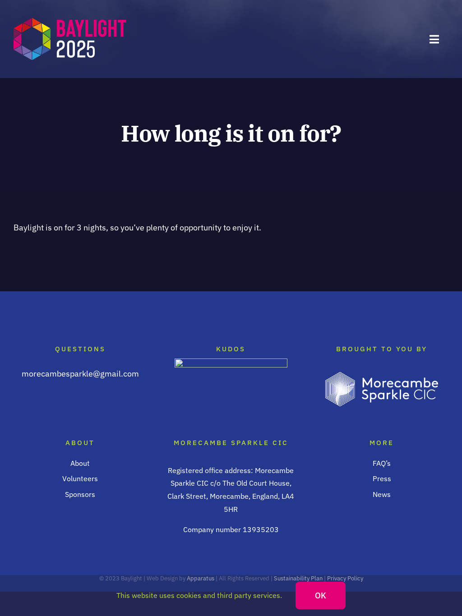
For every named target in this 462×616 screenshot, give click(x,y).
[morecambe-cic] (381, 376)
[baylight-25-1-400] (70, 20)
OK (320, 595)
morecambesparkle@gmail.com (80, 373)
